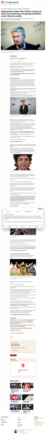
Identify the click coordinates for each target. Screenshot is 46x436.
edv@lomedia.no (12, 59)
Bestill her (19, 423)
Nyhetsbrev (11, 4)
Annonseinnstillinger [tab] (28, 211)
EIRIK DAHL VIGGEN (13, 58)
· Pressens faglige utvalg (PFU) (23, 432)
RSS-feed (19, 420)
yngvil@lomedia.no (20, 59)
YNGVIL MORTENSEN (22, 58)
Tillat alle (36, 226)
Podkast (14, 4)
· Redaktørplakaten (22, 430)
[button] (34, 369)
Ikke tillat (9, 226)
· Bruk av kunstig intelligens (38, 423)
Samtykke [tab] (7, 211)
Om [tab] (38, 211)
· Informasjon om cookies (38, 424)
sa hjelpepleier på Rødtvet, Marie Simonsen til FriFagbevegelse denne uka (21, 71)
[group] (23, 368)
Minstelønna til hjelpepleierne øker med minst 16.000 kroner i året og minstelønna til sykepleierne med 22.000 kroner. (21, 322)
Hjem (2, 4)
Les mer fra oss (15, 350)
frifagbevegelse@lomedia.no (5, 417)
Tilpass (22, 226)
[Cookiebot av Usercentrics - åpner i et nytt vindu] (39, 209)
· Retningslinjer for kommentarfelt (39, 422)
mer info (7, 221)
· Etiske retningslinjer (37, 421)
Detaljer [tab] (18, 211)
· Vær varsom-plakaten (22, 431)
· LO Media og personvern (38, 425)
